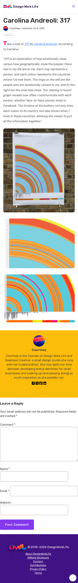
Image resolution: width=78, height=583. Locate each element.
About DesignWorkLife (38, 554)
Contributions (38, 565)
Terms (38, 572)
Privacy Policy (38, 569)
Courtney (15, 28)
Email (4, 491)
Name (5, 469)
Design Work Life (25, 6)
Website (5, 502)
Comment (7, 424)
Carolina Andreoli (45, 44)
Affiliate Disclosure (38, 557)
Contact (38, 561)
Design (8, 35)
